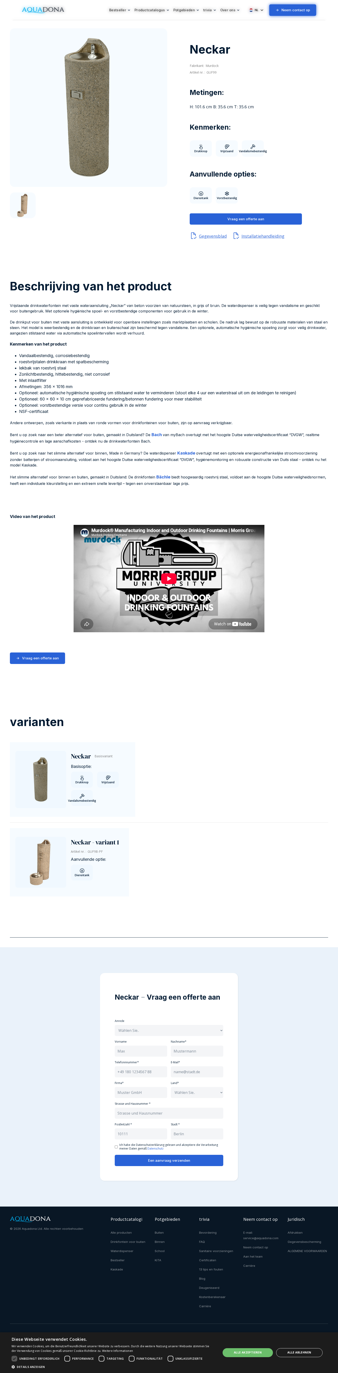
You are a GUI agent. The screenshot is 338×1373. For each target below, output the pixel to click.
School (160, 1251)
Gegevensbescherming (304, 1242)
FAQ (202, 1242)
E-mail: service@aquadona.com (260, 1235)
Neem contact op (255, 1247)
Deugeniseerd (209, 1288)
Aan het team (253, 1256)
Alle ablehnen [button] (299, 1352)
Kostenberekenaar (212, 1297)
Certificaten (207, 1260)
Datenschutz (155, 1148)
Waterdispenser (122, 1251)
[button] (120, 10)
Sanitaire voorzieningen (216, 1251)
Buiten (159, 1232)
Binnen (160, 1242)
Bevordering (208, 1232)
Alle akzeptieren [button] (248, 1352)
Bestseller (118, 1260)
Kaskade (117, 1269)
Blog (202, 1278)
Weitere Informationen (117, 1351)
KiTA (158, 1260)
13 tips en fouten (211, 1269)
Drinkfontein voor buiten (128, 1242)
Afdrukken (295, 1232)
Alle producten (121, 1232)
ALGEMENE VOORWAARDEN (307, 1251)
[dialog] (169, 1352)
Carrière (205, 1306)
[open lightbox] (88, 107)
